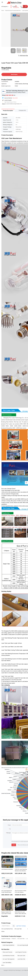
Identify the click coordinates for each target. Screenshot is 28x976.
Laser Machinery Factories (8, 955)
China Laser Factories (7, 952)
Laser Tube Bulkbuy (7, 962)
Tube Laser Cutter (21, 955)
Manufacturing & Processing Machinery (13, 10)
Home (2, 10)
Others (2, 931)
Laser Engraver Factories (20, 952)
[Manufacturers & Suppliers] (14, 2)
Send (14, 845)
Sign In (3, 103)
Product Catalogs (22, 926)
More (2, 965)
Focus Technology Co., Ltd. (18, 970)
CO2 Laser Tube (18, 928)
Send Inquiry (14, 74)
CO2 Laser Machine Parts (7, 928)
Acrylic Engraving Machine (8, 945)
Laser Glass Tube (21, 959)
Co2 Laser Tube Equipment (9, 959)
